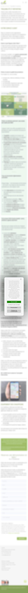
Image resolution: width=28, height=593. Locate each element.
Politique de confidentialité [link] (14, 311)
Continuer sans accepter (14, 304)
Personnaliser (14, 307)
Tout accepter (14, 301)
